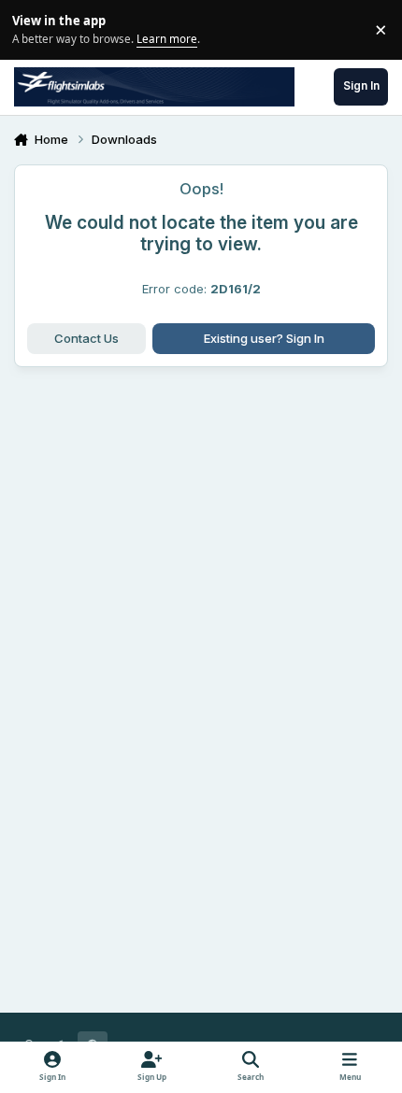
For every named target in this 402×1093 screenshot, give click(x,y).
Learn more (32, 29)
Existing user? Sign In (264, 338)
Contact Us (86, 338)
